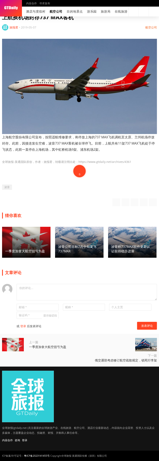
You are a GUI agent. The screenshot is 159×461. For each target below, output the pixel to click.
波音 (7, 187)
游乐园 (92, 11)
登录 (23, 326)
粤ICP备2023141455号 (37, 455)
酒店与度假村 (36, 11)
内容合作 (31, 3)
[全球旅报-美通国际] (11, 8)
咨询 (17, 440)
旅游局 (106, 11)
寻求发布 (44, 3)
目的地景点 (75, 11)
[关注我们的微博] (110, 11)
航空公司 (56, 11)
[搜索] (134, 11)
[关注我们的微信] (116, 11)
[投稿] (144, 11)
